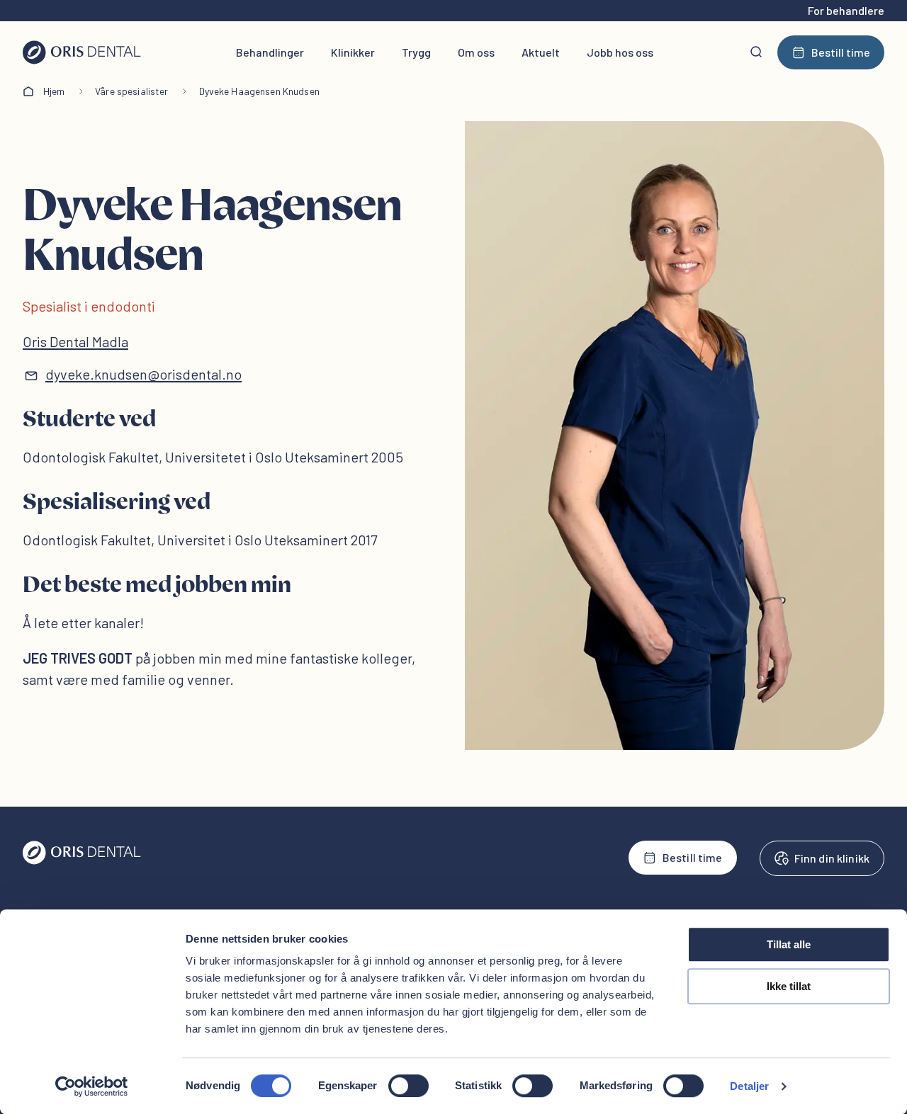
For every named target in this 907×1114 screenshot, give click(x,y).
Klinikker (353, 52)
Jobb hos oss (620, 52)
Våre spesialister (131, 91)
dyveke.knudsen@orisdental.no (143, 373)
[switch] (408, 1085)
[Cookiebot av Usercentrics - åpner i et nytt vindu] (92, 1086)
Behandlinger (270, 52)
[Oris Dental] (82, 861)
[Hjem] (82, 52)
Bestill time (840, 52)
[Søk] (756, 52)
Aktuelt (541, 52)
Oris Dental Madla (75, 341)
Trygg (416, 52)
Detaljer (749, 1086)
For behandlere (846, 10)
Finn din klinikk (831, 858)
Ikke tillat (789, 986)
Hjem (54, 91)
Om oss (476, 52)
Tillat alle (789, 944)
